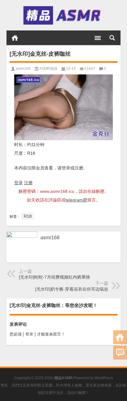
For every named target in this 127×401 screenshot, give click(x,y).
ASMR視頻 (48, 68)
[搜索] (112, 37)
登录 (18, 182)
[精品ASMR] (63, 15)
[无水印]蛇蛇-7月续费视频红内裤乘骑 (54, 277)
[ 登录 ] (29, 334)
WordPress (104, 378)
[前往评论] (120, 352)
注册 (28, 182)
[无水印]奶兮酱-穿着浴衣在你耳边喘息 (71, 289)
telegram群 (76, 199)
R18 (28, 216)
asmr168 (23, 68)
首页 (14, 37)
